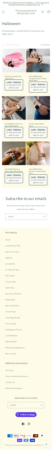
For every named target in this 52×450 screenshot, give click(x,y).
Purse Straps (10, 323)
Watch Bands (11, 341)
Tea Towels (10, 275)
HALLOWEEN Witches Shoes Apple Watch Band (14, 170)
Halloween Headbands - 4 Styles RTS (14, 77)
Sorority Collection (13, 293)
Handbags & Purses (13, 329)
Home (7, 240)
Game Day (9, 288)
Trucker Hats (10, 282)
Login (9, 82)
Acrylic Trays (10, 311)
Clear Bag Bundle (12, 317)
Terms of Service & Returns (16, 376)
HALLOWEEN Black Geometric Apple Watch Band (37, 171)
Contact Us (10, 382)
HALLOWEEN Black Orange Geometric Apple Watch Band (38, 78)
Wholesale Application (15, 347)
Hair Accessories (12, 305)
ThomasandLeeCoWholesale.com (21, 445)
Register (17, 82)
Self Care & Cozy (12, 252)
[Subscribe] (44, 217)
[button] (3, 12)
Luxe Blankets (11, 335)
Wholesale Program (13, 388)
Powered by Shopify (40, 445)
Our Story (9, 370)
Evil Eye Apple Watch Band (36, 125)
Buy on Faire (10, 353)
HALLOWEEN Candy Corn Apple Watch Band (14, 125)
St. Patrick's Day (12, 269)
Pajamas (8, 258)
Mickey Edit (10, 299)
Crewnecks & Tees (13, 245)
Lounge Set (10, 264)
